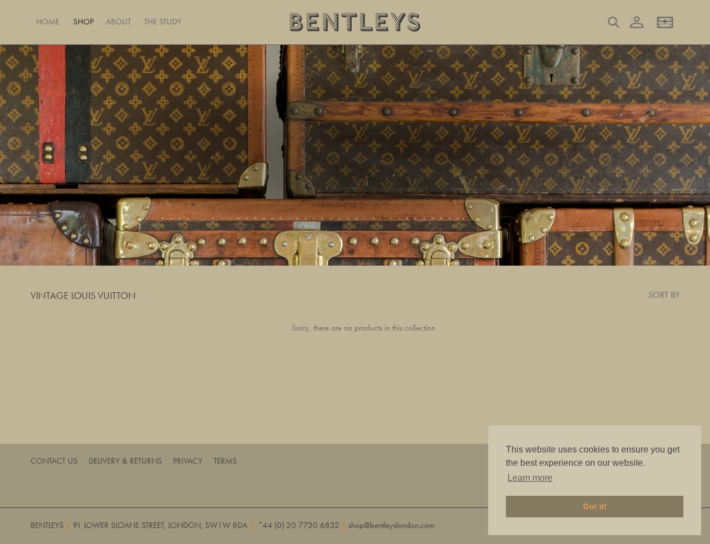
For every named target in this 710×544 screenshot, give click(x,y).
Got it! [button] (595, 506)
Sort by (663, 295)
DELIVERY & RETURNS (125, 460)
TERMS (225, 460)
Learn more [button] (530, 477)
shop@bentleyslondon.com (391, 525)
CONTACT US (54, 460)
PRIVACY (187, 460)
